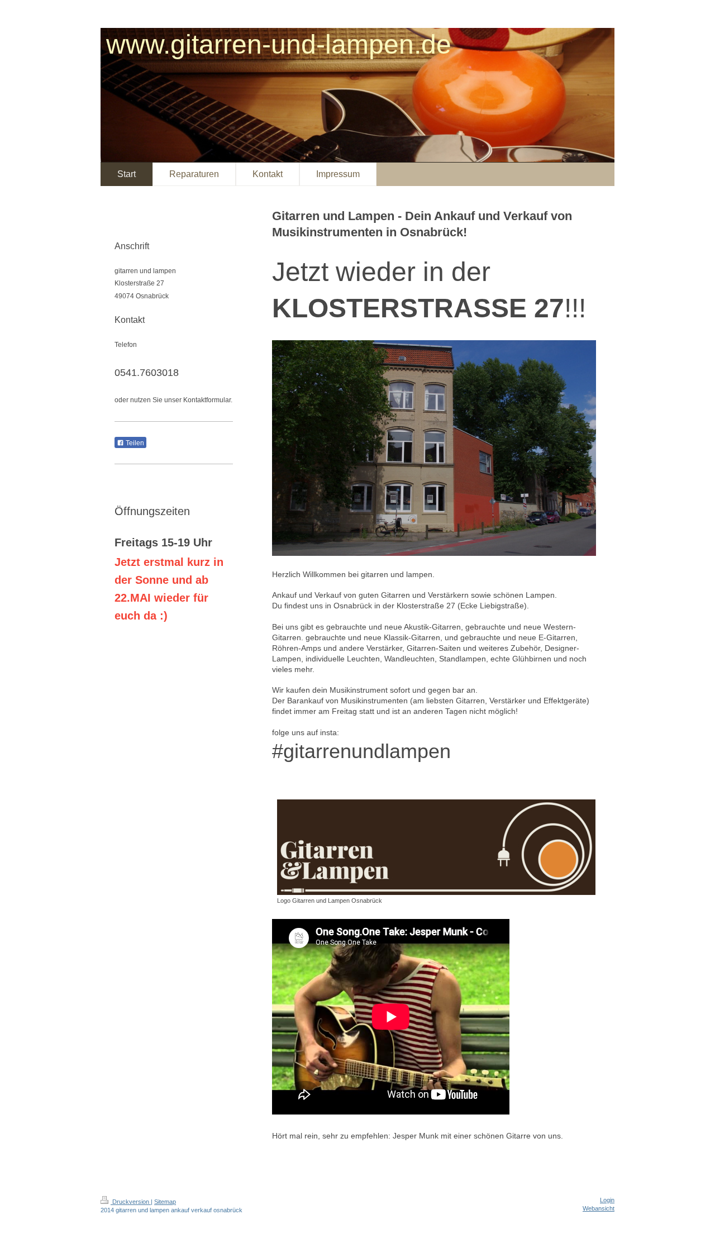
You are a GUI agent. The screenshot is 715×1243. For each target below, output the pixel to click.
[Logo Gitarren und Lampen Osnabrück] (436, 847)
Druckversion (131, 1201)
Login (607, 1200)
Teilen (134, 443)
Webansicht (598, 1208)
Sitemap (165, 1201)
